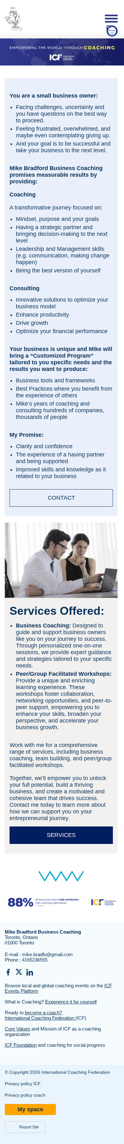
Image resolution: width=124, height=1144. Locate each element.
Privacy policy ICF (23, 1083)
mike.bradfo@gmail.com (47, 954)
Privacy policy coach (25, 1095)
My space (30, 1109)
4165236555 (34, 959)
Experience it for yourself (71, 1001)
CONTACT (61, 498)
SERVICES (61, 835)
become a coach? (43, 1012)
